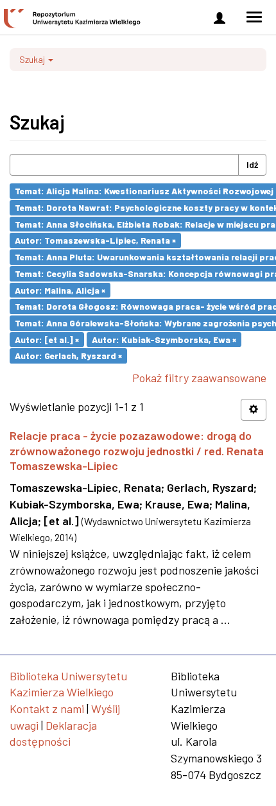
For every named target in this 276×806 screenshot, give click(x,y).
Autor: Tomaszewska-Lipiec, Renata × (95, 240)
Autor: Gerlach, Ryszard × (68, 355)
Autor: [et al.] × (47, 338)
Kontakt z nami (47, 708)
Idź (252, 164)
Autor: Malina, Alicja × (60, 289)
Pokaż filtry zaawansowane (199, 378)
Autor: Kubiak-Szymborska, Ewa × (164, 338)
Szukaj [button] (33, 59)
